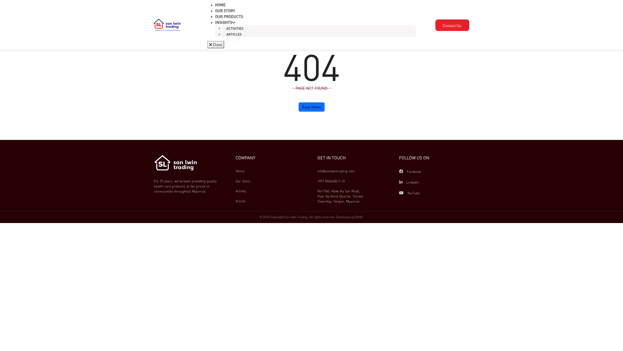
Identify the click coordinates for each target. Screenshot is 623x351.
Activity (241, 191)
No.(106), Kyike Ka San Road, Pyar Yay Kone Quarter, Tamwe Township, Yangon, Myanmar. (340, 196)
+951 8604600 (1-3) (331, 181)
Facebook (413, 171)
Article (240, 201)
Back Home (311, 107)
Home (240, 171)
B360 (359, 217)
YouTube (413, 193)
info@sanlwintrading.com (336, 171)
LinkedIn (412, 182)
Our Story (243, 181)
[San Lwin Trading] (167, 24)
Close (217, 44)
